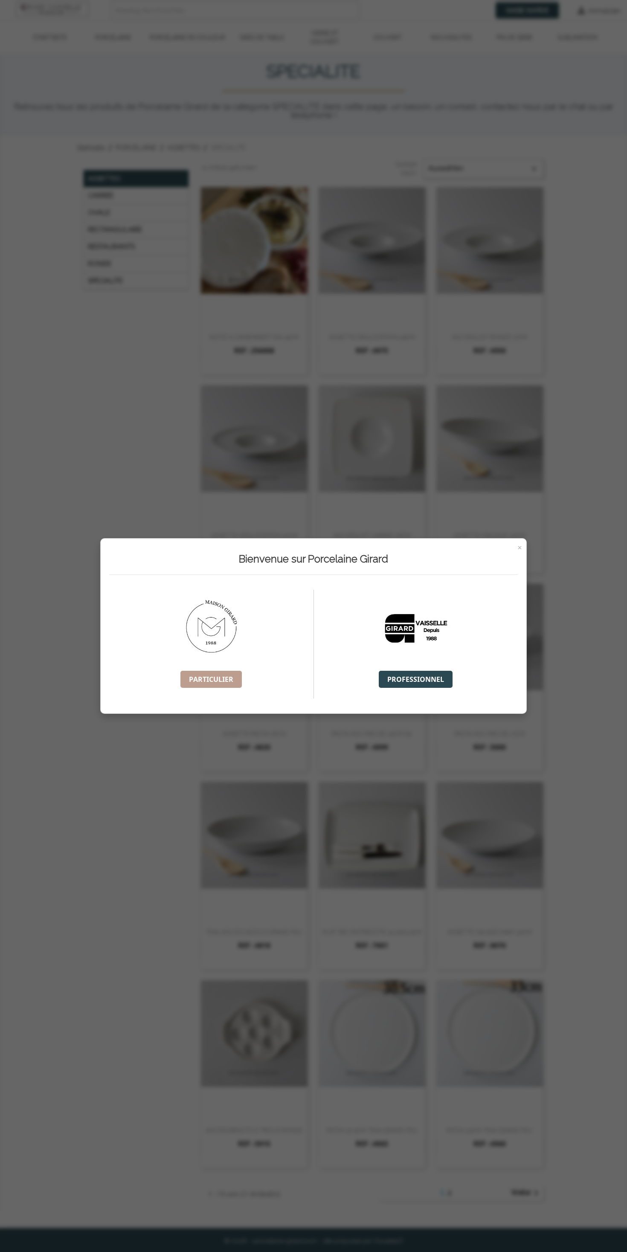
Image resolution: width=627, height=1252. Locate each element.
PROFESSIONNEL (415, 679)
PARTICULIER (211, 679)
